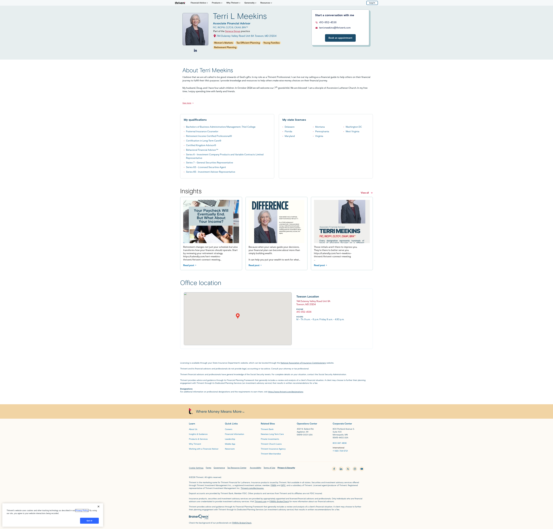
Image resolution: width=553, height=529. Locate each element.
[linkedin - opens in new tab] (341, 469)
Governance (219, 468)
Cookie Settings (196, 468)
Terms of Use (269, 468)
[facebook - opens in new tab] (334, 469)
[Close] (98, 506)
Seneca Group (232, 31)
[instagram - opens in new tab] (355, 469)
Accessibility (255, 468)
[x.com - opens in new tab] (348, 469)
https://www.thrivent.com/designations (285, 392)
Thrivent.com (260, 501)
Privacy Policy (81, 510)
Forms (208, 468)
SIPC (283, 485)
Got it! (89, 521)
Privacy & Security (286, 468)
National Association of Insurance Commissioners (303, 363)
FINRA (273, 485)
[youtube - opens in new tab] (362, 469)
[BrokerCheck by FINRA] (276, 517)
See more (186, 103)
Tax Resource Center (236, 468)
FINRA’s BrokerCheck (279, 501)
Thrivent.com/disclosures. (252, 488)
